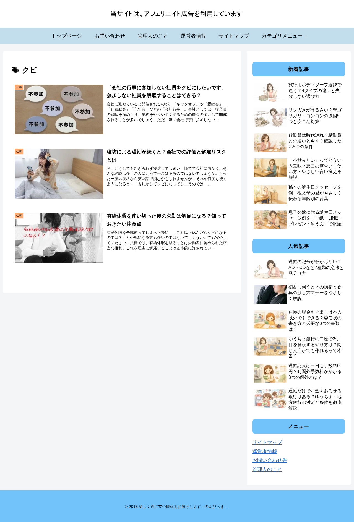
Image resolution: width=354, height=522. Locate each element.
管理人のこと (267, 469)
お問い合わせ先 (269, 460)
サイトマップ (267, 442)
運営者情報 (264, 451)
